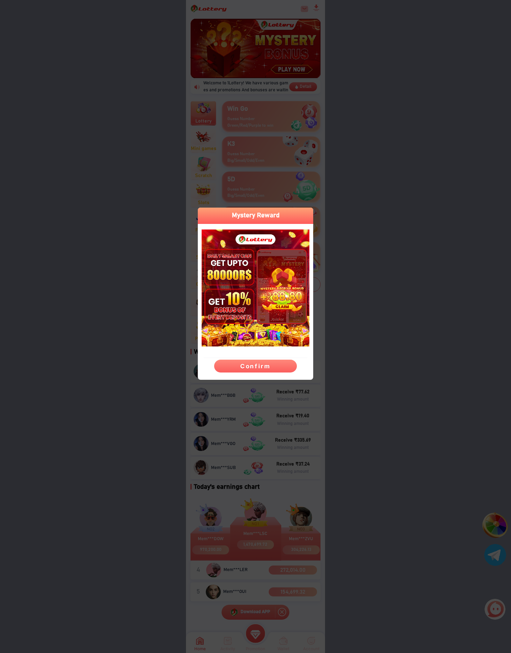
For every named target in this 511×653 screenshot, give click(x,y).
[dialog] (255, 294)
